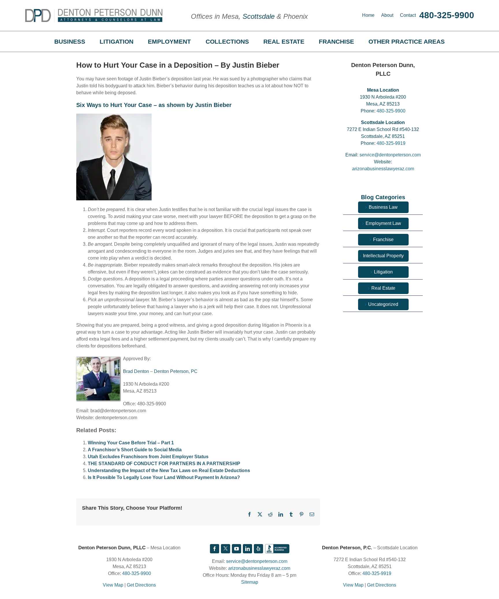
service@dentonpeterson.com (390, 154)
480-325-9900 (446, 15)
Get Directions (141, 585)
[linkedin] (247, 548)
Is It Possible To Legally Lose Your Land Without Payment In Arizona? (164, 477)
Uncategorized (383, 304)
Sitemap (249, 582)
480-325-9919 (391, 143)
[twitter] (225, 548)
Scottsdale (259, 16)
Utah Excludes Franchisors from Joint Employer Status (148, 456)
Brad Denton (136, 371)
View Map (113, 585)
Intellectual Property (383, 255)
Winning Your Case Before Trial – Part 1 (131, 442)
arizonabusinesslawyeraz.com (383, 168)
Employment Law (383, 223)
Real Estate (383, 288)
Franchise (383, 239)
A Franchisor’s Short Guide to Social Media (135, 449)
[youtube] (236, 548)
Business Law (383, 207)
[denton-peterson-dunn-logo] (94, 10)
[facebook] (214, 548)
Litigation (383, 271)
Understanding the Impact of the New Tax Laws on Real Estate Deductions (169, 470)
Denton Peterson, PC (176, 371)
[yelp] (258, 548)
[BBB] (277, 548)
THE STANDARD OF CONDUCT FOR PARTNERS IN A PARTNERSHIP (164, 463)
